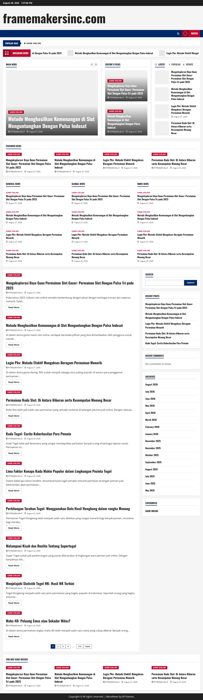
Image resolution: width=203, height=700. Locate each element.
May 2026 (150, 406)
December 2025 (153, 441)
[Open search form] (178, 33)
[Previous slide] (92, 64)
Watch (194, 33)
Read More (15, 308)
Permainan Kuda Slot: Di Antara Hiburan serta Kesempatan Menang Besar (162, 128)
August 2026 (151, 384)
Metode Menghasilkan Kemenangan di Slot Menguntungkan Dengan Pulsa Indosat (101, 53)
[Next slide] (96, 64)
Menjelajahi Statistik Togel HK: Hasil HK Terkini (40, 583)
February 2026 (152, 427)
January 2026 (151, 434)
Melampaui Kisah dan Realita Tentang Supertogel (41, 546)
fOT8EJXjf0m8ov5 (17, 131)
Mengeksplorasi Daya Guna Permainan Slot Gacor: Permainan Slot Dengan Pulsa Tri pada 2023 (125, 89)
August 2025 (151, 469)
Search (149, 274)
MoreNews (112, 696)
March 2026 (151, 420)
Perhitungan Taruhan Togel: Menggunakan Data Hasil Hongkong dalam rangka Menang (68, 508)
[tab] (162, 65)
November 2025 (153, 448)
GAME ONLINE (33, 43)
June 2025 (150, 483)
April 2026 (150, 413)
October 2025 (152, 455)
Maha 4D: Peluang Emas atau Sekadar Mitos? (38, 620)
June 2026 (150, 398)
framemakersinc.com (54, 18)
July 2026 (150, 391)
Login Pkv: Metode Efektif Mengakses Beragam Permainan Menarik (162, 111)
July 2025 (150, 476)
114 (79, 646)
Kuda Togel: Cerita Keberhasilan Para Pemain (38, 433)
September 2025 (153, 462)
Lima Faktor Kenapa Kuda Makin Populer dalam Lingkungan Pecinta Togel (59, 471)
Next (87, 646)
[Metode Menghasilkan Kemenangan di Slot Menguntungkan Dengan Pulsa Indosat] (52, 102)
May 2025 (150, 490)
